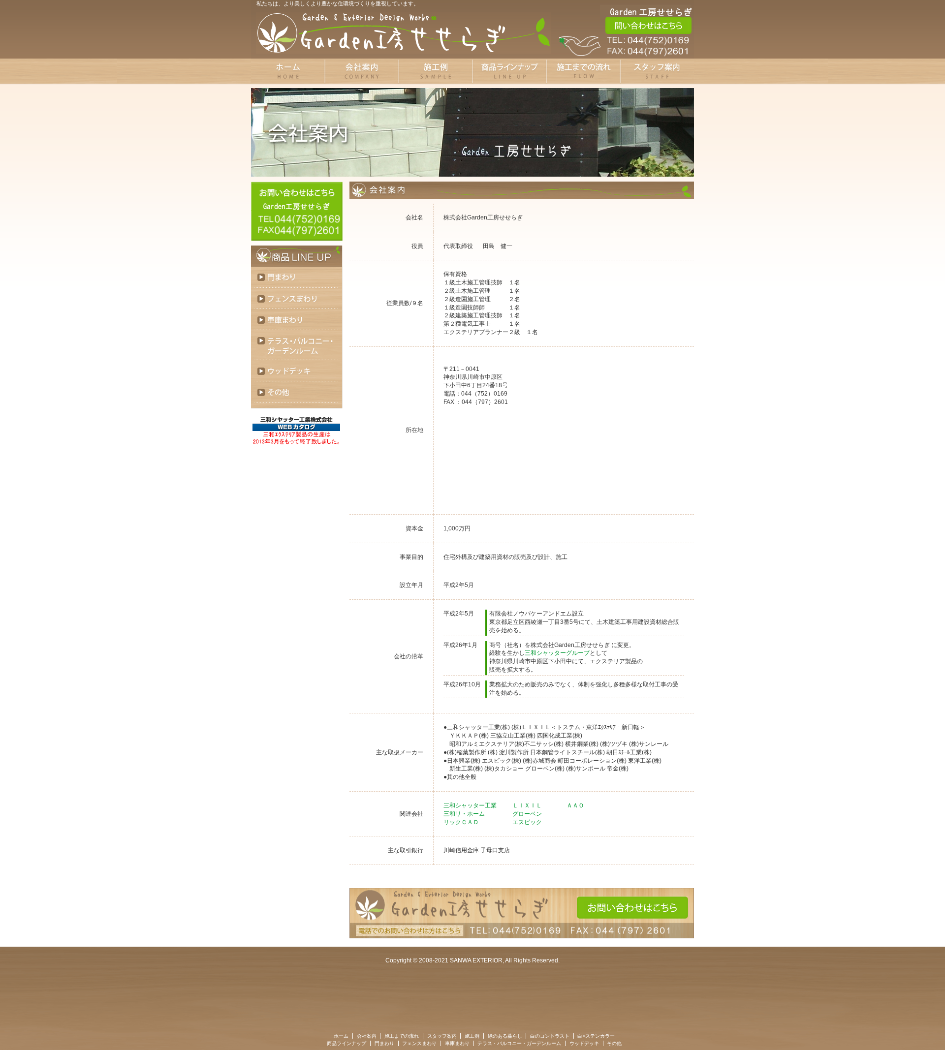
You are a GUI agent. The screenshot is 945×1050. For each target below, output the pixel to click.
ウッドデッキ (297, 370)
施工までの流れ (401, 1036)
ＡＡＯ (575, 805)
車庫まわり (297, 319)
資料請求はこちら (648, 25)
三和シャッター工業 (470, 805)
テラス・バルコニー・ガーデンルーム (297, 345)
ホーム (341, 1036)
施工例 (472, 1036)
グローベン (527, 813)
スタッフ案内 (442, 1036)
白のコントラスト (549, 1036)
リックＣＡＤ (461, 822)
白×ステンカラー (596, 1036)
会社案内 (367, 1036)
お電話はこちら (648, 46)
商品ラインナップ (346, 1043)
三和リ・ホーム (464, 813)
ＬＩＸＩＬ (527, 805)
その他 (297, 391)
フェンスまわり (297, 298)
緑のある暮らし (505, 1036)
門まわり (297, 277)
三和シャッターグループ (557, 652)
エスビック (527, 822)
